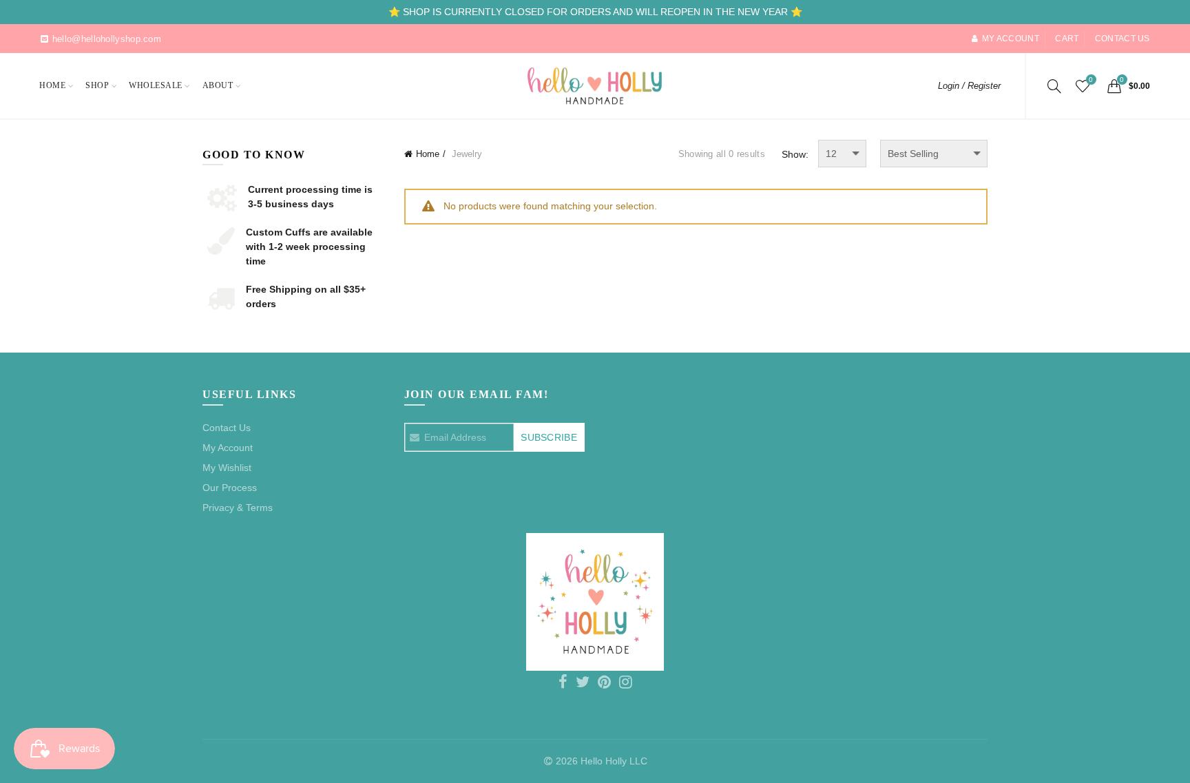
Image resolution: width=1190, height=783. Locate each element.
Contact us (1122, 38)
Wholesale (155, 85)
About (217, 85)
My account (1010, 38)
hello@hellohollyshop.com (106, 39)
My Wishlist (226, 467)
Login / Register (969, 86)
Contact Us (226, 427)
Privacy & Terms (237, 507)
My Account (227, 447)
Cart (1066, 38)
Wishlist (1091, 79)
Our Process (229, 487)
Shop (97, 85)
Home (52, 85)
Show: (795, 154)
